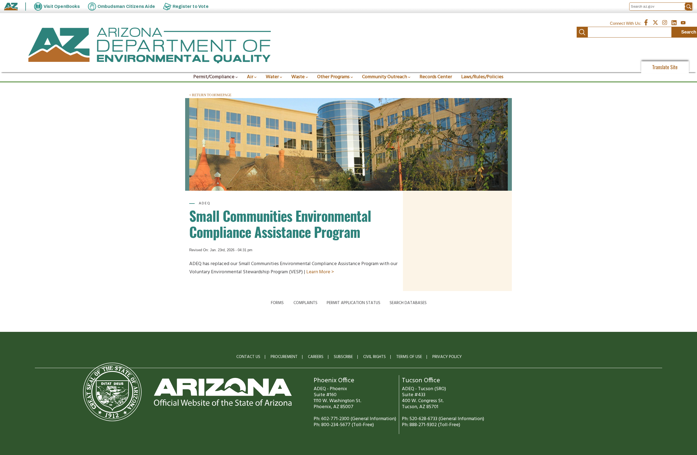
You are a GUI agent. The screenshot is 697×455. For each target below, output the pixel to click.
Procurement (284, 357)
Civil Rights (374, 357)
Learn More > (319, 272)
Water (272, 77)
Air (250, 77)
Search (582, 32)
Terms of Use (409, 357)
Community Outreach (384, 77)
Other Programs (333, 77)
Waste (298, 77)
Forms (277, 303)
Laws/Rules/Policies (482, 77)
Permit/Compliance (213, 77)
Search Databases (408, 303)
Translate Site (665, 67)
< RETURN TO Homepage (210, 95)
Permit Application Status (353, 303)
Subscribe (343, 357)
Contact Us (248, 357)
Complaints (305, 303)
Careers (315, 357)
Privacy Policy (447, 357)
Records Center (436, 77)
